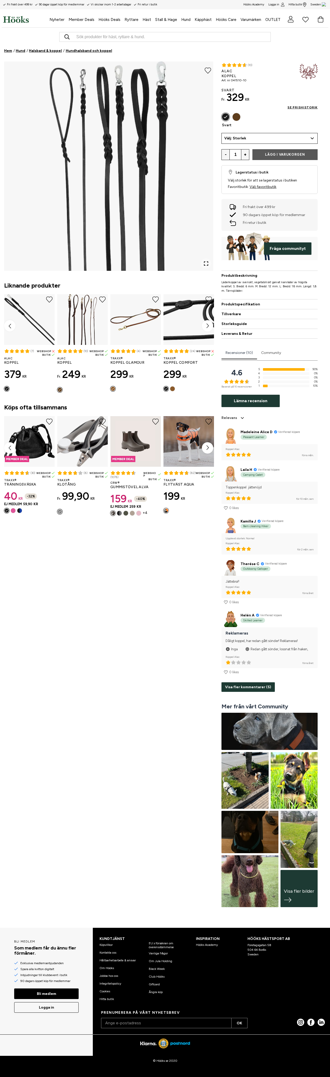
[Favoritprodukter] (305, 19)
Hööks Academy (207, 945)
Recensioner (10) (239, 353)
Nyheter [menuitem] (57, 19)
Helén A (247, 615)
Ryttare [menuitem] (131, 19)
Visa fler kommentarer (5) (248, 687)
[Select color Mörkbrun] (59, 389)
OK (239, 1023)
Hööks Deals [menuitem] (109, 19)
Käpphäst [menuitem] (203, 19)
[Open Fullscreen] (206, 263)
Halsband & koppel (45, 51)
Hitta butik (295, 4)
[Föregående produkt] (9, 325)
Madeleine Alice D (257, 432)
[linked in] (321, 1022)
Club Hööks (156, 976)
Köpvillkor (106, 945)
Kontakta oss (108, 952)
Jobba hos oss (109, 976)
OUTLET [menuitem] (272, 19)
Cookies (105, 991)
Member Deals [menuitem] (81, 19)
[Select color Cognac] (113, 388)
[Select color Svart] (6, 388)
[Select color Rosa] (13, 510)
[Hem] (25, 19)
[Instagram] (300, 1022)
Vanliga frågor (158, 953)
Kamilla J (248, 521)
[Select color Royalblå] (19, 510)
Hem (8, 51)
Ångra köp (156, 992)
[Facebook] (311, 1022)
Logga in (273, 4)
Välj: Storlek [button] (235, 138)
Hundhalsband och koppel (89, 51)
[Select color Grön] (125, 513)
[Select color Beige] (132, 513)
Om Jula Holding (160, 961)
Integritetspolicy (110, 983)
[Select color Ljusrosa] (138, 513)
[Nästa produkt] (207, 325)
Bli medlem (46, 994)
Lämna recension (250, 400)
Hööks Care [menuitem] (226, 19)
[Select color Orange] (166, 510)
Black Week (157, 969)
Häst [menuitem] (147, 19)
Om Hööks (107, 968)
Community (271, 353)
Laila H (246, 470)
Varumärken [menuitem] (251, 19)
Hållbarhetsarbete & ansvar (118, 960)
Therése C (250, 564)
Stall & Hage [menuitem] (166, 19)
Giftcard (154, 984)
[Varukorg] (320, 19)
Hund (20, 51)
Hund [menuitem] (186, 19)
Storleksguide (234, 324)
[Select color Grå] (59, 511)
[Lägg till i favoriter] (208, 70)
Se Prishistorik (302, 107)
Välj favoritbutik (263, 187)
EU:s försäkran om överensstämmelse (161, 945)
